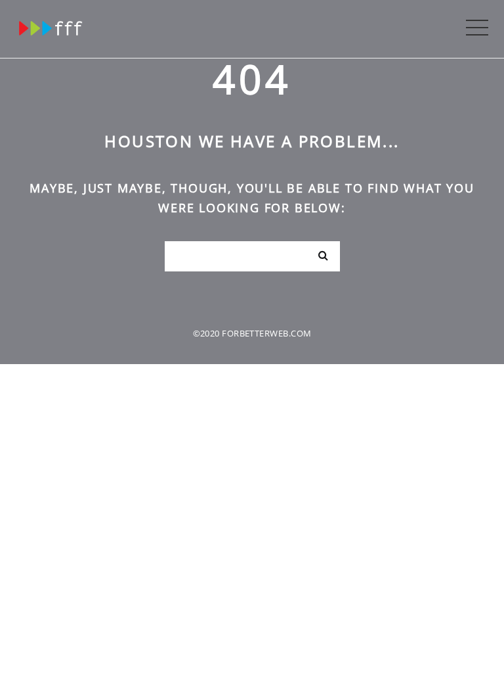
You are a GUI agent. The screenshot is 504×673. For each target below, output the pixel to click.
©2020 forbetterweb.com (252, 333)
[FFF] (51, 25)
